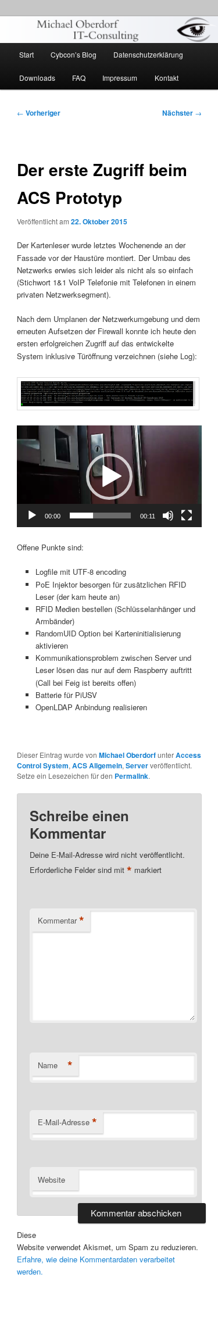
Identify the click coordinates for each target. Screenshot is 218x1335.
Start (26, 54)
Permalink (131, 776)
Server (137, 765)
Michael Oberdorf (127, 755)
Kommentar (61, 920)
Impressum (119, 78)
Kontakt (166, 78)
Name (55, 1065)
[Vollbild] (186, 515)
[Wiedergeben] (32, 515)
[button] (109, 476)
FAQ (78, 78)
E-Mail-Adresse (67, 1122)
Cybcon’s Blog (74, 54)
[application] (109, 476)
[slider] (100, 515)
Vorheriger (38, 113)
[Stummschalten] (168, 515)
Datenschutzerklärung (148, 54)
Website (51, 1179)
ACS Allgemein (97, 765)
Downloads (37, 78)
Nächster (182, 113)
